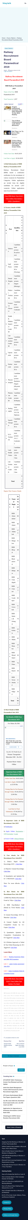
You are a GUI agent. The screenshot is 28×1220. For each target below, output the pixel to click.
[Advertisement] (14, 21)
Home (3, 38)
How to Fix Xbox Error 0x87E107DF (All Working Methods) (12, 1182)
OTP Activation (8, 834)
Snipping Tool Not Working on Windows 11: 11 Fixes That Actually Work (14, 1143)
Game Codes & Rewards (14, 1127)
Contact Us (7, 1202)
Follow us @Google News (11, 1215)
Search (21, 1070)
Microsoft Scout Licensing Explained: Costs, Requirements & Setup (14, 1161)
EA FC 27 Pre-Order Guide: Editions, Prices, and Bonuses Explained (14, 1196)
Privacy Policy (7, 1208)
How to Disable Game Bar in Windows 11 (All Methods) (13, 1191)
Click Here (18, 864)
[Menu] (25, 3)
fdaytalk (7, 3)
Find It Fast (8, 1066)
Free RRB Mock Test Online (14, 844)
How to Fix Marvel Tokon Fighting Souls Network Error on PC (13, 1187)
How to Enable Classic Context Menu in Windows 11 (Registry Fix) (12, 1152)
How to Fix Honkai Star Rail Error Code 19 (13, 1174)
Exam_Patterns (11, 38)
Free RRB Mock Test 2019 (13, 196)
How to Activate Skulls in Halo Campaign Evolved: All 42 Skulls (13, 1178)
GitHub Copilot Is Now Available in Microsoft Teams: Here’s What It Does (14, 1147)
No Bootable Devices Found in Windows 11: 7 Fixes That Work (14, 1165)
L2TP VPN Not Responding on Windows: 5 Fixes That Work (13, 1156)
